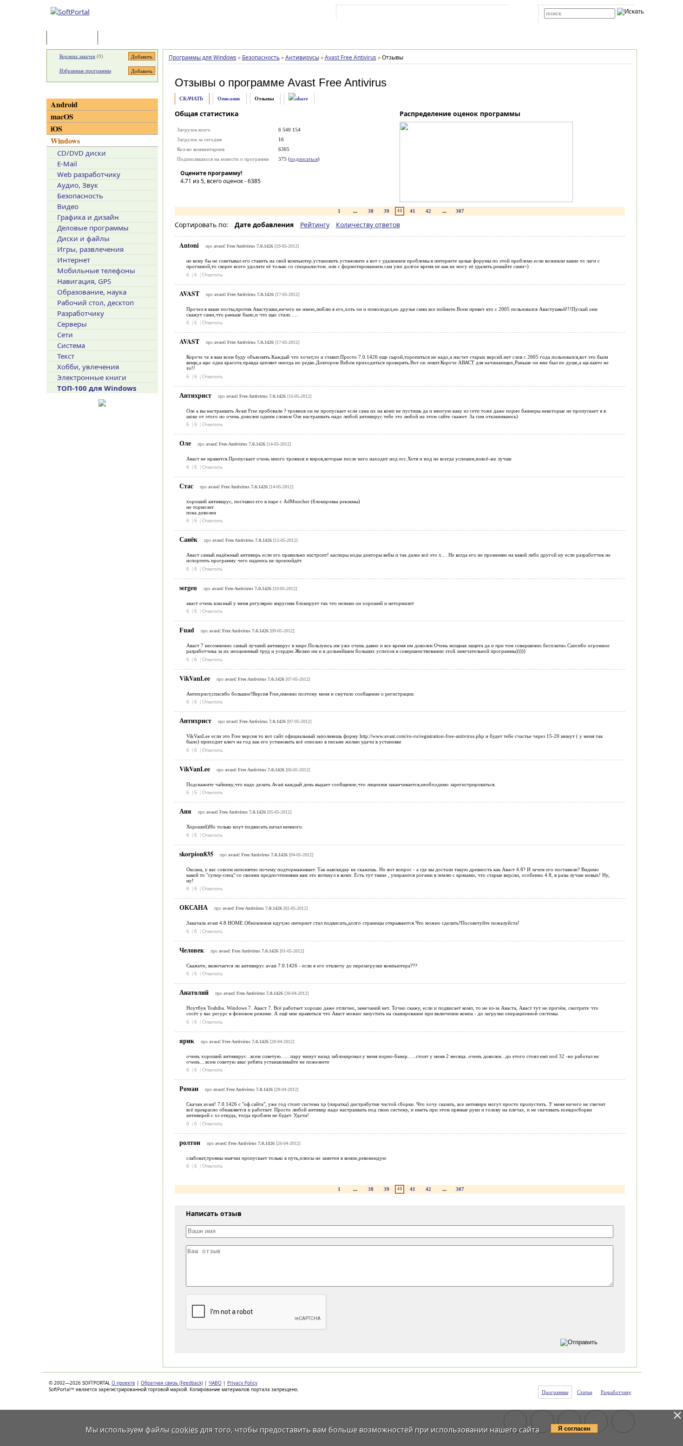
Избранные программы (85, 70)
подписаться (304, 159)
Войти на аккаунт (366, 13)
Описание (228, 98)
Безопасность (80, 195)
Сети (65, 334)
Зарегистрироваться (418, 13)
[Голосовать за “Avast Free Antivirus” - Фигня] (187, 194)
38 (371, 211)
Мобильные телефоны (96, 270)
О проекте (123, 1383)
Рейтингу (314, 224)
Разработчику (80, 313)
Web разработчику (88, 174)
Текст (65, 356)
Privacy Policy (242, 1383)
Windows (65, 140)
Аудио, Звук (77, 185)
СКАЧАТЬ (191, 98)
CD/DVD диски (81, 153)
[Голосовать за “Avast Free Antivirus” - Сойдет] (215, 194)
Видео (68, 206)
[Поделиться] (298, 99)
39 (386, 211)
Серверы (72, 324)
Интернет (73, 259)
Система (71, 345)
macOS (62, 116)
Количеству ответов (368, 224)
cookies (184, 1430)
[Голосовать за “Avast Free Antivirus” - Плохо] (201, 194)
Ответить (212, 274)
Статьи (120, 38)
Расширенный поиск (570, 21)
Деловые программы (93, 227)
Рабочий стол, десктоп (95, 302)
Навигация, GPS (84, 281)
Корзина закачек (77, 56)
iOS (56, 128)
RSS (495, 13)
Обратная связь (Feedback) (172, 1383)
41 (412, 211)
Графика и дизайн (88, 217)
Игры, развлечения (90, 249)
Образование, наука (91, 291)
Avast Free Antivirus (337, 82)
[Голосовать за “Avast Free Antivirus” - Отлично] (243, 194)
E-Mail (67, 163)
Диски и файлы (83, 238)
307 (460, 211)
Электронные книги (91, 377)
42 (428, 211)
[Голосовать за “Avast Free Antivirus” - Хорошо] (229, 194)
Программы (74, 38)
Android (64, 104)
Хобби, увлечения (88, 366)
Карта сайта (466, 13)
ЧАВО (215, 1383)
